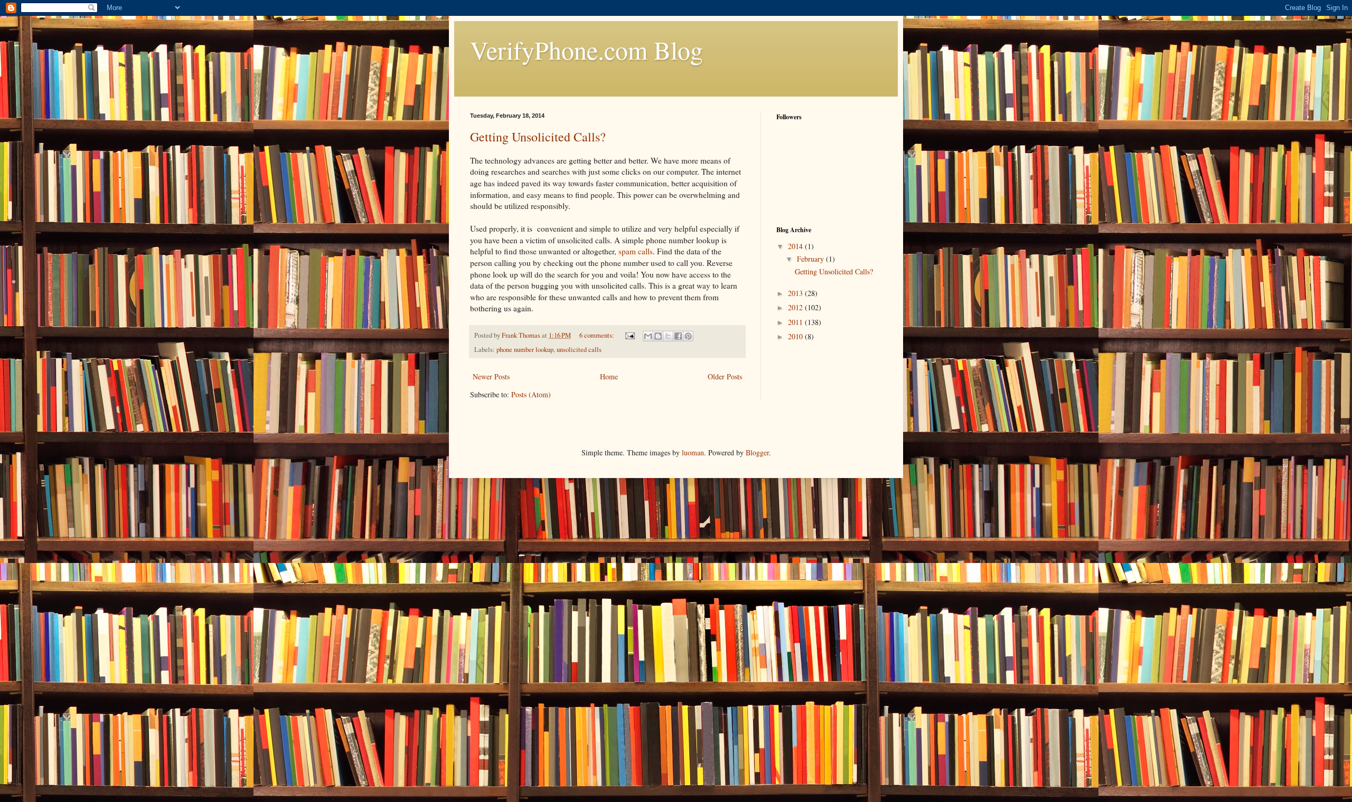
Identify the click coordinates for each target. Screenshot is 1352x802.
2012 (796, 307)
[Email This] (648, 336)
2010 (796, 336)
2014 (796, 246)
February (811, 259)
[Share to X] (668, 336)
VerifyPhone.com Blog (586, 49)
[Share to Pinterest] (688, 336)
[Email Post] (629, 335)
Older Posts (725, 376)
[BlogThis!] (658, 336)
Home (609, 376)
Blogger (757, 452)
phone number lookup (524, 349)
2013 (796, 293)
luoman (693, 452)
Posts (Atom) (531, 394)
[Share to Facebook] (678, 336)
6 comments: (597, 335)
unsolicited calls (579, 349)
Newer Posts (491, 376)
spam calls (635, 251)
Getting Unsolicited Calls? (538, 136)
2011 (796, 322)
